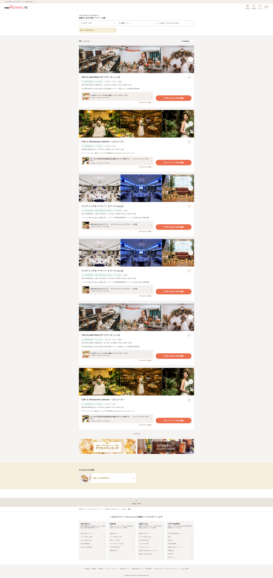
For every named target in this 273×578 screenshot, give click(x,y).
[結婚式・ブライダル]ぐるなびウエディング (91, 509)
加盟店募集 (148, 568)
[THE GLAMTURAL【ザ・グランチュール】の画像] (136, 59)
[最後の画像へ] (190, 59)
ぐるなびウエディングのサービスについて (165, 568)
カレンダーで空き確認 (175, 162)
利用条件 (100, 568)
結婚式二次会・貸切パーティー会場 (115, 509)
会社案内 (87, 568)
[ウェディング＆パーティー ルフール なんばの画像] (136, 188)
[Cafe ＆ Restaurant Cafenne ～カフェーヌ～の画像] (136, 124)
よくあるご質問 (184, 568)
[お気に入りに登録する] (189, 77)
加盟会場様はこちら (137, 568)
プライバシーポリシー (111, 568)
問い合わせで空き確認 (175, 98)
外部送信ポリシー (125, 568)
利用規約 (94, 568)
